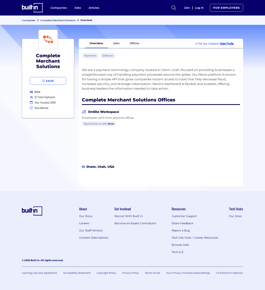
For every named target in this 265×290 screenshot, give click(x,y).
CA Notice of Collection (229, 272)
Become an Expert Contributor (135, 223)
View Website (41, 108)
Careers (84, 223)
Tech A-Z (177, 252)
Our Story (86, 216)
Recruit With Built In (128, 216)
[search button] (174, 7)
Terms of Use (152, 272)
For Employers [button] (226, 8)
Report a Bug (181, 230)
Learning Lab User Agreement (39, 272)
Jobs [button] (116, 43)
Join (187, 8)
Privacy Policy (130, 272)
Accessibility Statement (77, 272)
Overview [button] (96, 43)
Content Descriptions (93, 237)
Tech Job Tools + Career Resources (195, 237)
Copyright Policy (106, 272)
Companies (59, 8)
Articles (94, 8)
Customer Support (184, 216)
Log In (199, 8)
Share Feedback (182, 223)
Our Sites (235, 216)
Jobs (77, 8)
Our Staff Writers (91, 230)
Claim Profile (227, 43)
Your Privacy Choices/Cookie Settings (188, 272)
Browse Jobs (180, 245)
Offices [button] (134, 43)
